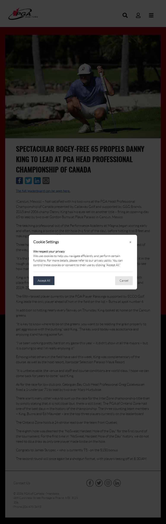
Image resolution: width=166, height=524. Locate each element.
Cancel (124, 280)
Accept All (44, 280)
